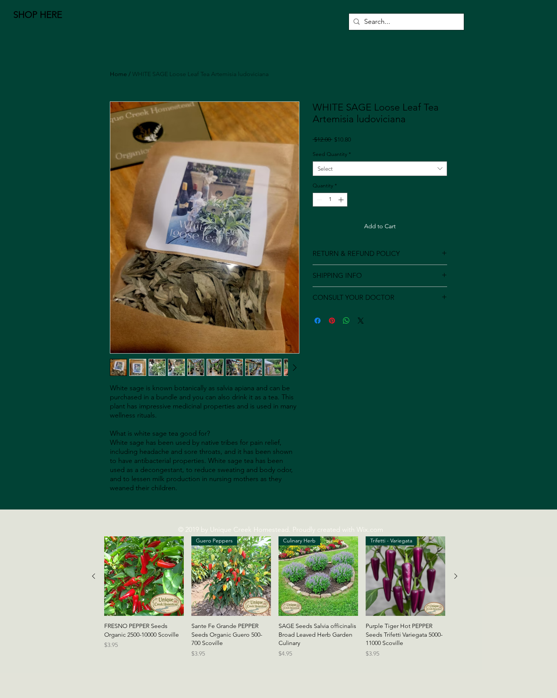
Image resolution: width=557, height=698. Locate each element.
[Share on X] (360, 320)
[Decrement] (318, 199)
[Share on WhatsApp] (346, 320)
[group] (274, 601)
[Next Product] (455, 576)
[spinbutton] (330, 199)
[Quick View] (144, 576)
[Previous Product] (93, 576)
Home (118, 74)
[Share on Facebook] (317, 320)
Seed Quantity (332, 154)
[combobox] (380, 168)
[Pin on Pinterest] (331, 320)
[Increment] (341, 199)
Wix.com (370, 529)
